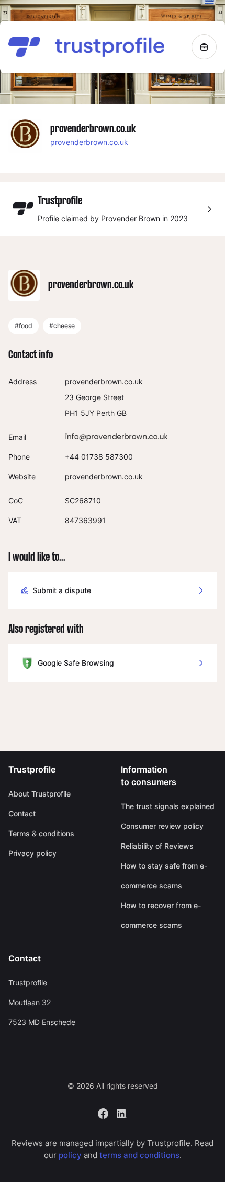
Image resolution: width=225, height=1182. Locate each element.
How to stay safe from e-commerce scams (164, 875)
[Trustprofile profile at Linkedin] (122, 1112)
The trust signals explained (168, 806)
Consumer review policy (162, 826)
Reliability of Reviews (157, 845)
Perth (105, 412)
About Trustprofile (39, 793)
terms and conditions (139, 1155)
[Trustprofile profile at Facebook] (103, 1112)
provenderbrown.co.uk (89, 142)
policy (70, 1155)
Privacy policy (32, 853)
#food (23, 326)
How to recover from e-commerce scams (161, 915)
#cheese (62, 326)
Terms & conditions (41, 833)
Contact (22, 813)
